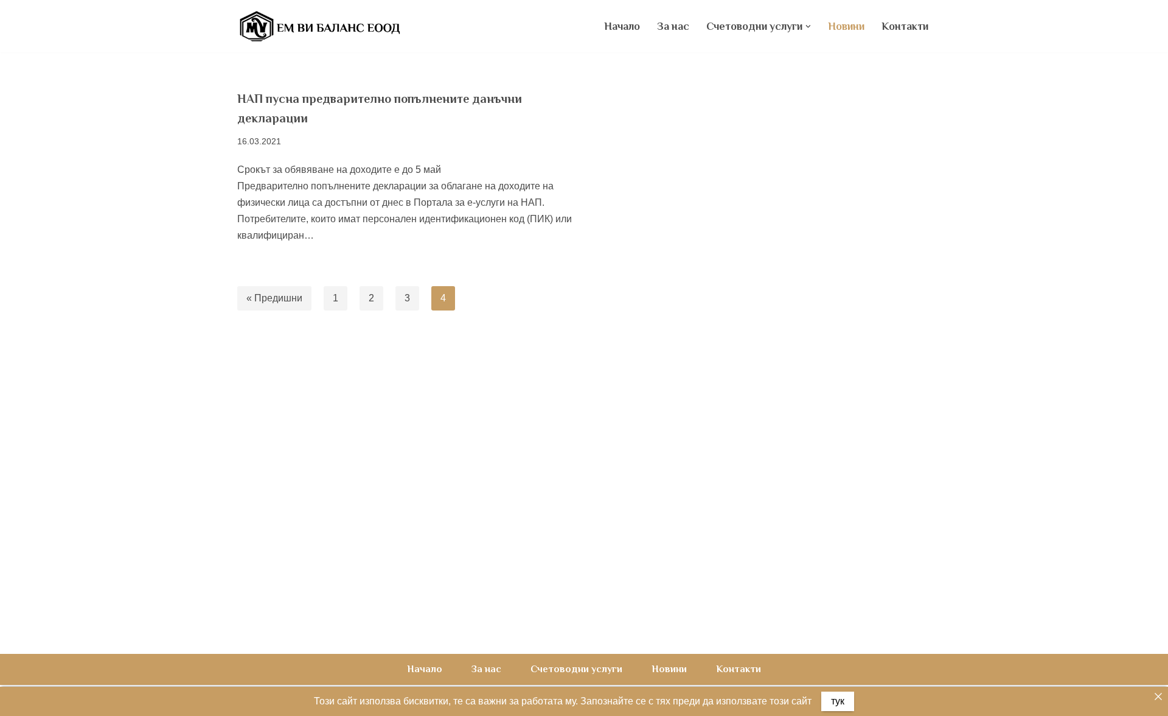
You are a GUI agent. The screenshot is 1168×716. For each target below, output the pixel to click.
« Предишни (274, 298)
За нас (673, 26)
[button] (808, 26)
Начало (622, 26)
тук (837, 701)
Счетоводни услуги (576, 669)
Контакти (904, 26)
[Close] (1158, 696)
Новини (846, 26)
